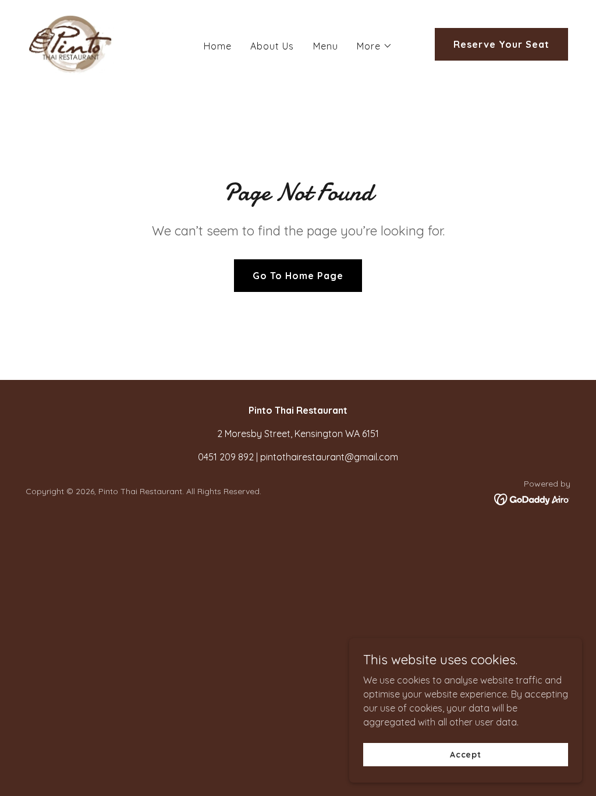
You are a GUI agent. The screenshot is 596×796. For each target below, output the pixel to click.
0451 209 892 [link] (226, 457)
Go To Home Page (298, 275)
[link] (71, 43)
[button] (374, 46)
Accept (465, 754)
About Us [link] (272, 46)
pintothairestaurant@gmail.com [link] (329, 457)
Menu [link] (325, 46)
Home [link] (218, 46)
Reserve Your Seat (501, 44)
